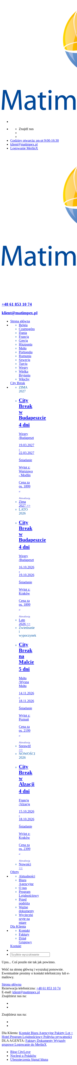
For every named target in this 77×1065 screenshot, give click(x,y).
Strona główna (11, 984)
